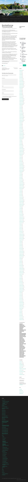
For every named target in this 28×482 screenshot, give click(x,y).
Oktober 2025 (21, 84)
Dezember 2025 (21, 81)
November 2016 (21, 235)
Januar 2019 (20, 198)
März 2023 (20, 128)
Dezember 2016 (21, 234)
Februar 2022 (21, 145)
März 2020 (20, 178)
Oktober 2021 (21, 151)
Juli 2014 (20, 275)
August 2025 (20, 87)
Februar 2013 (21, 299)
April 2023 (20, 127)
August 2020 (20, 171)
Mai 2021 (20, 158)
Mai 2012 (20, 312)
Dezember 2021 (21, 148)
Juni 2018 (20, 208)
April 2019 (20, 194)
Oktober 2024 (21, 101)
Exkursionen (21, 337)
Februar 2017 (21, 231)
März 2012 (20, 315)
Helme (24, 343)
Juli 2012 (20, 309)
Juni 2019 (20, 191)
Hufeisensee (21, 347)
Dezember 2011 (21, 319)
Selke (20, 354)
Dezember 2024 (21, 98)
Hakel (20, 343)
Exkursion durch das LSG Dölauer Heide (24, 51)
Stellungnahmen (21, 374)
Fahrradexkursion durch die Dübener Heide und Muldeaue (24, 44)
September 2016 (21, 238)
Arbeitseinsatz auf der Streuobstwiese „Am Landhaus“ (24, 60)
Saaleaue (21, 353)
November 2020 (21, 167)
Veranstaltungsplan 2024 (5, 430)
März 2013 (20, 298)
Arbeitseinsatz (21, 326)
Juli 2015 (20, 258)
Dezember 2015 (21, 251)
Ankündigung (21, 364)
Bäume (20, 332)
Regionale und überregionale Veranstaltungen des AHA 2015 (5, 444)
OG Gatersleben (4, 461)
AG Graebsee (4, 455)
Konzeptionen (3, 474)
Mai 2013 (20, 295)
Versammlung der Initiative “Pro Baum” (24, 48)
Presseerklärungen (21, 371)
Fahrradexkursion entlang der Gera (24, 56)
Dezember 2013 (21, 285)
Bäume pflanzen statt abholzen (22, 333)
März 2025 (20, 94)
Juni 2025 (20, 90)
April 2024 (20, 110)
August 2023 (20, 121)
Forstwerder (21, 341)
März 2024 (20, 111)
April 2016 (20, 245)
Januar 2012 (20, 318)
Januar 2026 (20, 80)
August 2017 (20, 222)
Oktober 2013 (21, 288)
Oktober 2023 (21, 118)
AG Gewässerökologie (4, 406)
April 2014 (20, 279)
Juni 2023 (20, 124)
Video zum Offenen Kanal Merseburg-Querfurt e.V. (5, 433)
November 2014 (21, 269)
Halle (22, 343)
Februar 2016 (21, 248)
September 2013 (21, 289)
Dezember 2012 (21, 302)
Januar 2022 (20, 147)
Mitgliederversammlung (24, 54)
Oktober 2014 (21, 271)
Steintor (23, 354)
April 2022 (20, 144)
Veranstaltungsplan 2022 (5, 448)
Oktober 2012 (21, 305)
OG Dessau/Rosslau (4, 459)
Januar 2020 (20, 181)
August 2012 (20, 308)
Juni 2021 (20, 157)
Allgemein (4, 65)
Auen (24, 326)
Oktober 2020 (21, 168)
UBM (23, 16)
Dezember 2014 (21, 268)
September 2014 (21, 272)
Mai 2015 (20, 261)
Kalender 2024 (3, 411)
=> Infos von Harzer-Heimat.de (4, 405)
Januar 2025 (20, 97)
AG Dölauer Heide (4, 452)
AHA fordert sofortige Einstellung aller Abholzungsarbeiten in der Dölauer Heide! (5, 69)
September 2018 (21, 204)
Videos (3, 469)
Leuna (20, 348)
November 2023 (21, 117)
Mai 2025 (20, 91)
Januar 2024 (20, 114)
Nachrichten (20, 370)
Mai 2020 (20, 175)
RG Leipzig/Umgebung (5, 462)
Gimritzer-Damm (21, 342)
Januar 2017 (20, 232)
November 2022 (21, 134)
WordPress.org (21, 393)
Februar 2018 (21, 214)
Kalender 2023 (3, 410)
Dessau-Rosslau (21, 335)
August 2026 (20, 70)
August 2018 (20, 205)
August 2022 (20, 138)
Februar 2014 (21, 282)
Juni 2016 (20, 242)
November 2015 (21, 252)
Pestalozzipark (15, 68)
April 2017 (20, 228)
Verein (7, 16)
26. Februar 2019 (4, 28)
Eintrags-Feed (21, 390)
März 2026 (20, 77)
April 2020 (20, 177)
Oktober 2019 (21, 185)
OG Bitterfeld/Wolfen (5, 458)
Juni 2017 (20, 225)
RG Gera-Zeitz (3, 419)
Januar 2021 (20, 164)
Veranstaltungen (12, 16)
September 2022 (21, 137)
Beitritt (3, 436)
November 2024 (21, 100)
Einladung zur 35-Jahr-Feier (5, 401)
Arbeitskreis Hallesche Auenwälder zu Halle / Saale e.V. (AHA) (12, 478)
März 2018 (20, 212)
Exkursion (24, 336)
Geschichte (3, 439)
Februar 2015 (21, 265)
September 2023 (21, 120)
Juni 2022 (20, 141)
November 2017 (21, 218)
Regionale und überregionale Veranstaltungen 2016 (5, 442)
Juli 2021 (20, 155)
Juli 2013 (20, 292)
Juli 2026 (20, 71)
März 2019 (20, 195)
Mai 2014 (20, 278)
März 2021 (20, 161)
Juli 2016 (20, 241)
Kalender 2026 (3, 414)
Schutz (23, 353)
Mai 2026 (20, 74)
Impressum (3, 472)
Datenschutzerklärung (5, 473)
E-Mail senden (21, 384)
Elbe (24, 335)
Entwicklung (21, 336)
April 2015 (20, 262)
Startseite (3, 16)
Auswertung (21, 328)
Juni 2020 (20, 174)
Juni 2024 (20, 107)
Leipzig (24, 347)
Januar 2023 (20, 131)
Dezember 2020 (21, 165)
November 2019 (21, 184)
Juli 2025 (20, 88)
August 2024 (20, 104)
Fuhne (24, 341)
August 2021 (20, 154)
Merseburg (23, 348)
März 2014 (20, 281)
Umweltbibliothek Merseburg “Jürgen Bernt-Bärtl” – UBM (5, 425)
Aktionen (20, 361)
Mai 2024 (20, 108)
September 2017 (21, 221)
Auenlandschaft (21, 327)
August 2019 (20, 188)
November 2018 (21, 201)
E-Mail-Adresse (4, 89)
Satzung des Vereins (4, 447)
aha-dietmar (9, 28)
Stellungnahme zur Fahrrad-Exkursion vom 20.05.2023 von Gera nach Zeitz (5, 422)
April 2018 (20, 211)
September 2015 (21, 255)
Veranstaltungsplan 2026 (5, 431)
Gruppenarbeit (19, 16)
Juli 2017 (20, 224)
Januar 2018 (20, 215)
